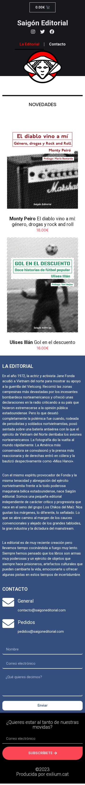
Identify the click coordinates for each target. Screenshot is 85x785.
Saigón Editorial (42, 23)
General (26, 601)
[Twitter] (42, 31)
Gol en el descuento (42, 342)
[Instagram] (33, 31)
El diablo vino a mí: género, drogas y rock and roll (42, 221)
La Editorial (29, 44)
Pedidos (26, 622)
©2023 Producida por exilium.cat (42, 772)
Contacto (57, 44)
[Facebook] (52, 31)
